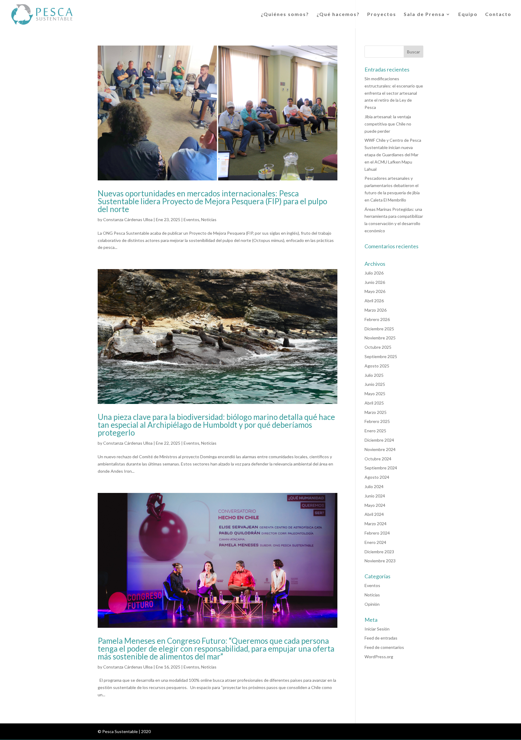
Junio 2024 (375, 495)
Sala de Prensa (424, 14)
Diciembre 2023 (379, 551)
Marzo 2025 (376, 412)
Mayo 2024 (375, 505)
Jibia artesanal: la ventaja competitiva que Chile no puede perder (388, 124)
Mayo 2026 (375, 291)
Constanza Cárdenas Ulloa (128, 219)
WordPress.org (379, 656)
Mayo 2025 (375, 393)
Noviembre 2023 (380, 560)
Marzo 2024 (376, 523)
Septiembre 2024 (381, 467)
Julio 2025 (374, 375)
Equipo (468, 14)
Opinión (372, 604)
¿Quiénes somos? (285, 14)
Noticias (208, 219)
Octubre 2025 (378, 347)
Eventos (191, 219)
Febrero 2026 (377, 319)
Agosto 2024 (377, 477)
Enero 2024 (375, 542)
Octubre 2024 (378, 458)
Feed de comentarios (384, 647)
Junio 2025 (375, 384)
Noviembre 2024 (380, 449)
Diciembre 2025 (379, 328)
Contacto (498, 14)
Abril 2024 (374, 514)
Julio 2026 (374, 272)
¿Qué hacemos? (338, 14)
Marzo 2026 (376, 310)
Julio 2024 (374, 486)
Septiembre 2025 (381, 356)
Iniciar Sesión (377, 628)
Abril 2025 (374, 402)
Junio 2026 (375, 282)
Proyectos (381, 14)
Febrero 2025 (377, 421)
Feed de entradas (381, 637)
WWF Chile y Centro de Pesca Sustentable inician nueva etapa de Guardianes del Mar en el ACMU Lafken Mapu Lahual (393, 154)
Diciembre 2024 (379, 440)
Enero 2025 (375, 430)
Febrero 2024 (377, 532)
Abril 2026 (374, 300)
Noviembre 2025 (380, 337)
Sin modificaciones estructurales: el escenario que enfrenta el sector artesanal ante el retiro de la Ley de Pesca (394, 93)
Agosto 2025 (377, 365)
